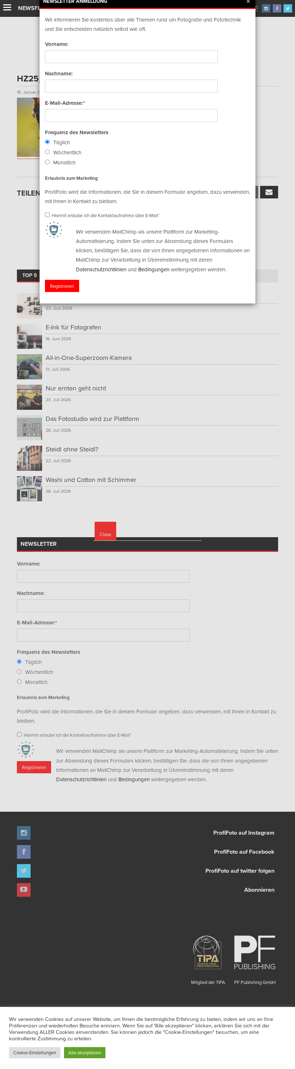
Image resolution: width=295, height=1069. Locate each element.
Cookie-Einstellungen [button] (34, 1052)
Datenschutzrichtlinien (101, 269)
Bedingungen (153, 269)
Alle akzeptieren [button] (84, 1052)
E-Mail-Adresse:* (65, 103)
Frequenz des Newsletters (76, 132)
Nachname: (59, 74)
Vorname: (56, 44)
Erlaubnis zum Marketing (71, 177)
